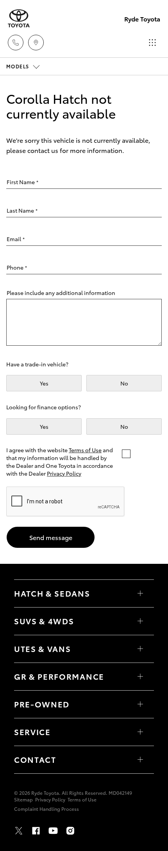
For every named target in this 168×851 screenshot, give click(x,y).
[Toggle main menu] (152, 42)
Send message (50, 537)
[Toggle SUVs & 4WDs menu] (140, 621)
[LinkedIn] (87, 830)
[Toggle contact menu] (140, 704)
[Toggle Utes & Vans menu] (140, 649)
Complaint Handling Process (46, 808)
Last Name (22, 210)
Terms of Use (85, 450)
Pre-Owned (42, 703)
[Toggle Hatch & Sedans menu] (140, 593)
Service (32, 731)
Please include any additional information (61, 293)
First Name (22, 182)
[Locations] (36, 42)
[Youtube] (53, 830)
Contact (35, 759)
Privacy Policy (64, 473)
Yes (44, 383)
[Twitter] (18, 830)
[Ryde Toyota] (19, 18)
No (124, 383)
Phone (17, 267)
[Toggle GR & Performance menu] (140, 676)
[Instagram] (70, 830)
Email (16, 239)
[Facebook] (36, 830)
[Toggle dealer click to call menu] (15, 42)
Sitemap (23, 799)
